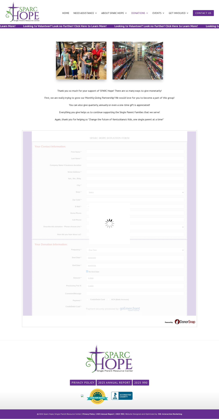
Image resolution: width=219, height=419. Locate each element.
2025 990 (140, 382)
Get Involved (177, 13)
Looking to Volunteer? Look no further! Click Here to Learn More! (60, 26)
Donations (138, 13)
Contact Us (203, 13)
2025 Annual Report (114, 382)
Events (156, 13)
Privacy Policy (83, 382)
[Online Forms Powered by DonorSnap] (180, 323)
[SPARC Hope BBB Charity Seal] (122, 399)
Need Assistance (83, 13)
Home (65, 13)
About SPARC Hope (112, 13)
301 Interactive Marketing (170, 414)
